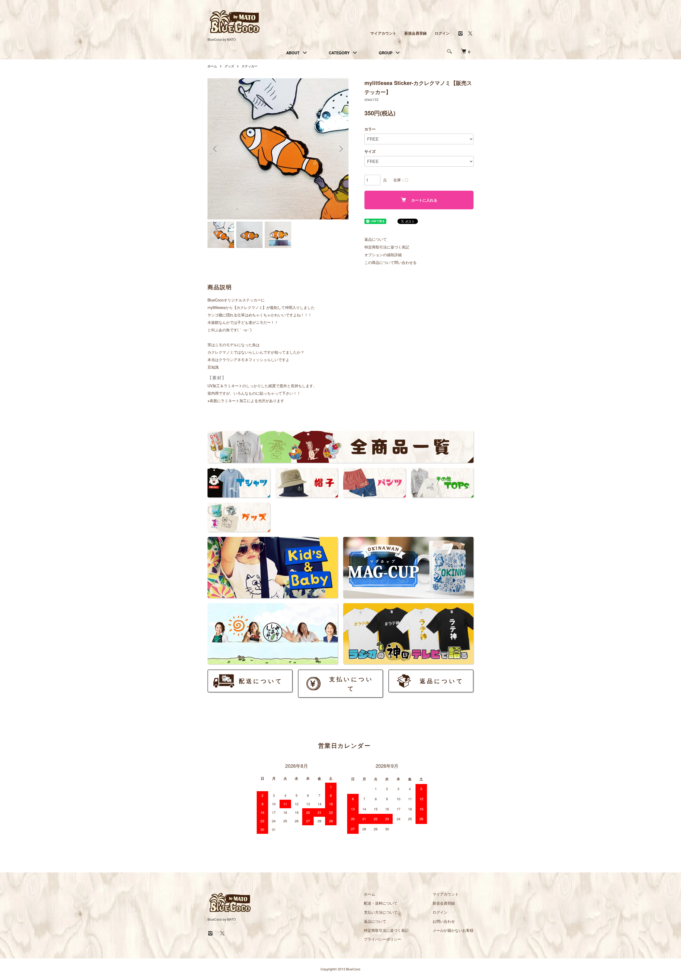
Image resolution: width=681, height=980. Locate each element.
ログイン (442, 33)
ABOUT (293, 52)
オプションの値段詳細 (383, 254)
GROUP (385, 52)
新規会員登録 (415, 33)
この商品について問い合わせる (390, 262)
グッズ (229, 66)
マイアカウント (383, 33)
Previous (215, 149)
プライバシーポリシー (382, 939)
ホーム (212, 66)
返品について (375, 239)
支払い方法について (380, 912)
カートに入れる (424, 200)
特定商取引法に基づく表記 (386, 247)
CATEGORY (339, 52)
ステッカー (250, 66)
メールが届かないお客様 (453, 930)
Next (340, 149)
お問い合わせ (444, 921)
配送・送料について (380, 903)
